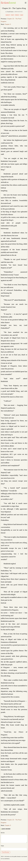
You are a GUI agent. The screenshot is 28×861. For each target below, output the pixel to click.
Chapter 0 (8, 24)
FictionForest (8, 3)
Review (3, 832)
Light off (7, 14)
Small (12, 14)
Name (2, 845)
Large (21, 14)
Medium (17, 14)
